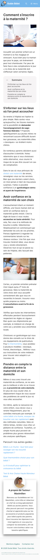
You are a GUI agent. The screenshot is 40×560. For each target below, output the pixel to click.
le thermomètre (15, 344)
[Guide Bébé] (3, 3)
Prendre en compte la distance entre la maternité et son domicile (20, 96)
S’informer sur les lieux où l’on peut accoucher (19, 85)
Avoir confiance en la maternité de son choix (17, 90)
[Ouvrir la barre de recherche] (26, 3)
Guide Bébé (13, 3)
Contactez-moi (28, 544)
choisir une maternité (12, 173)
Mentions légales (13, 544)
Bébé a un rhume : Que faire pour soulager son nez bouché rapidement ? (18, 450)
